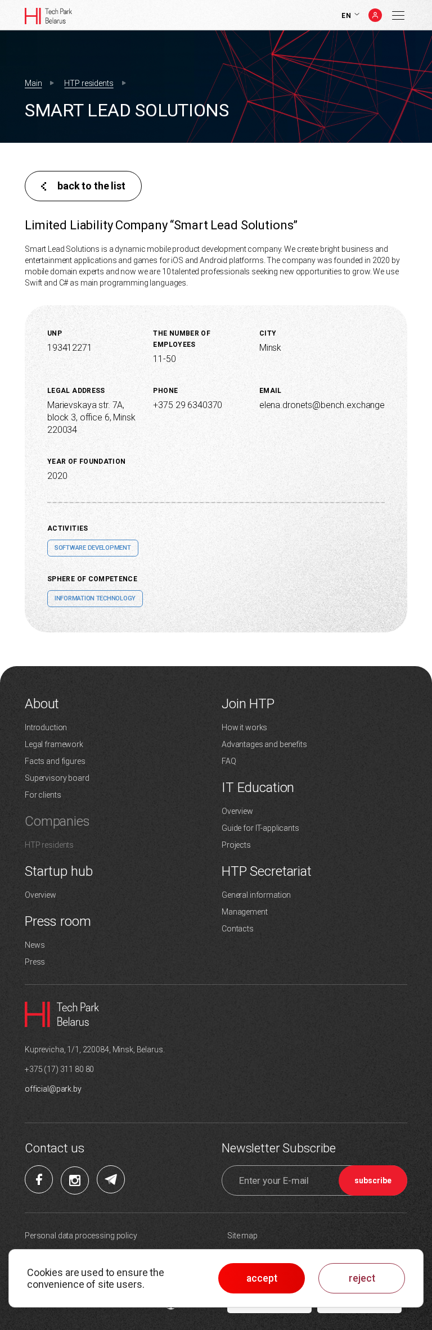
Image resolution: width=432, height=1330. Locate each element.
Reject (362, 1278)
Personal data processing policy (81, 1235)
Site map (242, 1235)
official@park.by (53, 1088)
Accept (261, 1278)
